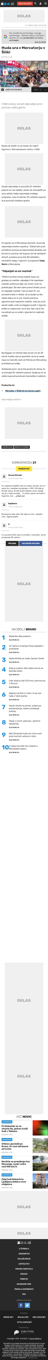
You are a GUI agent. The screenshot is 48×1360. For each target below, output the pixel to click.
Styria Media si (35, 1338)
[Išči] (35, 3)
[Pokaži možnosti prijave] (40, 3)
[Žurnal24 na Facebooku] (20, 1305)
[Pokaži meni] (44, 3)
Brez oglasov (25, 4)
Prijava (12, 543)
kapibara (12, 503)
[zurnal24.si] (7, 3)
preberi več (24, 469)
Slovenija (14, 640)
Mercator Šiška (22, 447)
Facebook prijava (31, 543)
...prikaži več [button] (20, 496)
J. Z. (10, 56)
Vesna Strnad (15, 475)
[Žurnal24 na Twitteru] (27, 1305)
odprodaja (7, 447)
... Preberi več (32, 1357)
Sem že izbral (40, 42)
